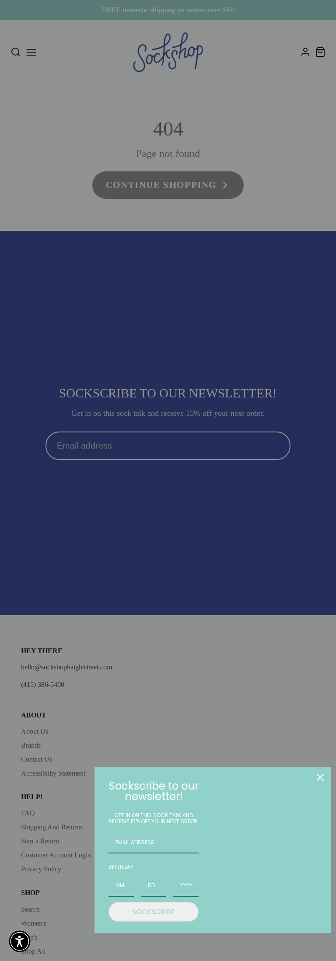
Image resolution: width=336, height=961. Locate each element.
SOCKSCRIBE (153, 912)
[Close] (320, 777)
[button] (20, 941)
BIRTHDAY (120, 866)
